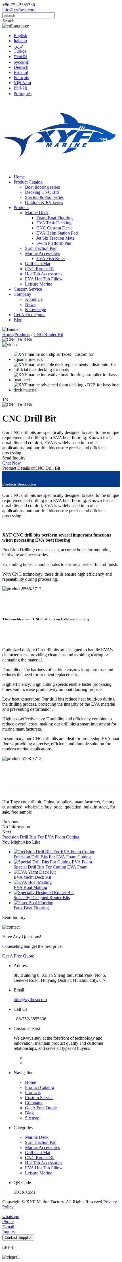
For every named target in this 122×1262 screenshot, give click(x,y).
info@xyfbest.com (18, 9)
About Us (34, 299)
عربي (19, 46)
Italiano (20, 40)
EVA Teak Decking (53, 222)
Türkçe (20, 51)
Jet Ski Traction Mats (55, 238)
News (30, 304)
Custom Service (28, 289)
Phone (8, 1221)
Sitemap (32, 1118)
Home (19, 176)
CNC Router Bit (39, 268)
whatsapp (10, 1216)
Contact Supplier (18, 1237)
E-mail (8, 1226)
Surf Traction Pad (40, 248)
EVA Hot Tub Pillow (44, 278)
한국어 (20, 56)
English (20, 35)
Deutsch (21, 67)
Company (22, 294)
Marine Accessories (42, 253)
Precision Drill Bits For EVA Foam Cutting (40, 837)
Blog (18, 319)
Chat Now (11, 463)
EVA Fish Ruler (50, 258)
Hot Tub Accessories (43, 273)
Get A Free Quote (29, 314)
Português (22, 93)
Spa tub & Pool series (44, 197)
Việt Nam (22, 82)
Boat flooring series (42, 187)
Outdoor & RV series (44, 202)
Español (21, 72)
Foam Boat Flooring (54, 217)
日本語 (20, 88)
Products (21, 207)
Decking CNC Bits (42, 192)
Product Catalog (28, 182)
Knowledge (35, 309)
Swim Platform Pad (53, 243)
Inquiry (8, 1231)
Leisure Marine (38, 284)
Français (21, 77)
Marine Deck (37, 212)
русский (22, 62)
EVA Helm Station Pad (57, 233)
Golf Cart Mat (37, 263)
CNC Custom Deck (54, 227)
